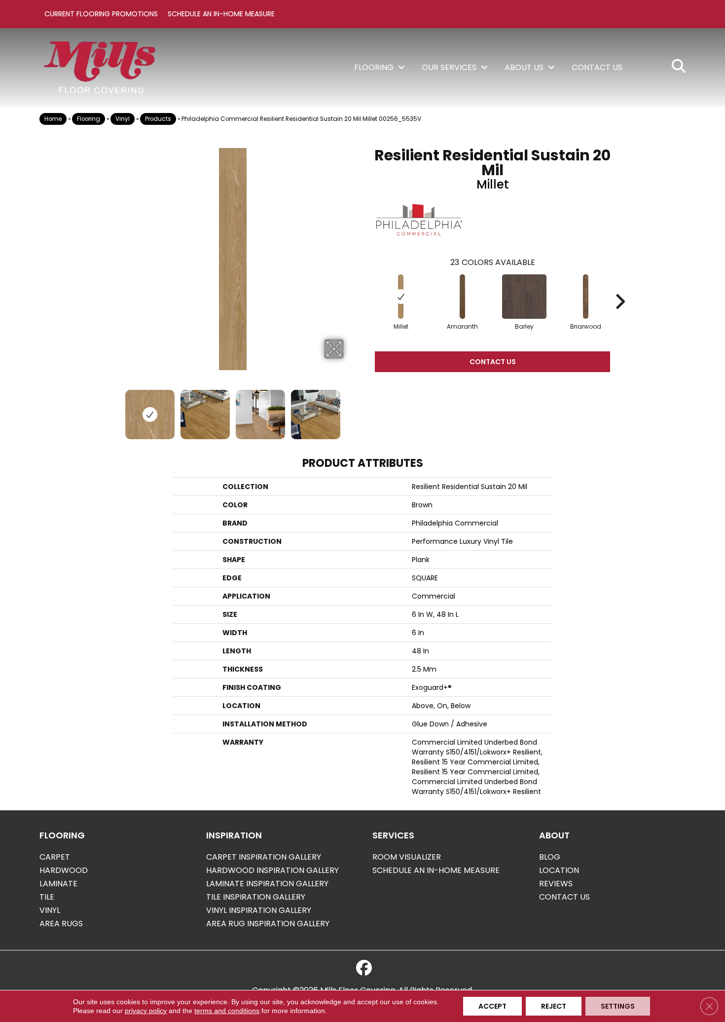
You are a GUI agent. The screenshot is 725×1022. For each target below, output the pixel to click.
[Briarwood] (585, 296)
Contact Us (493, 362)
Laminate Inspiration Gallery (267, 883)
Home (53, 119)
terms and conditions (226, 1011)
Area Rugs (61, 923)
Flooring (88, 119)
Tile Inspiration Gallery (255, 897)
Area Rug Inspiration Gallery (267, 923)
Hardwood (63, 870)
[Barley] (524, 296)
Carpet (54, 857)
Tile (46, 897)
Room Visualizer (406, 857)
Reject (553, 1006)
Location (559, 870)
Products (158, 119)
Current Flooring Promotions (101, 14)
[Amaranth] (462, 296)
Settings (618, 1006)
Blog (549, 857)
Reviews (556, 883)
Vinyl (122, 119)
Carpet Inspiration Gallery (263, 857)
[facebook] (364, 968)
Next (350, 410)
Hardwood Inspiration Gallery (272, 870)
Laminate (58, 883)
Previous (115, 410)
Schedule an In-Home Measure (221, 14)
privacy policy (146, 1011)
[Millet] (401, 296)
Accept (492, 1006)
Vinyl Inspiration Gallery (258, 910)
